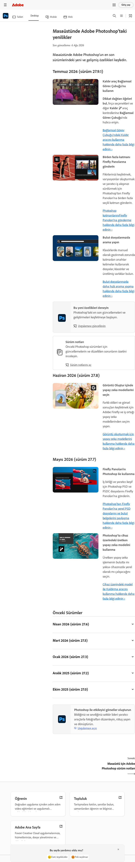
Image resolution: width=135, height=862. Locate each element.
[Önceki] (73, 769)
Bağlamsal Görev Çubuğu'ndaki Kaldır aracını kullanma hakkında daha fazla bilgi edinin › (118, 139)
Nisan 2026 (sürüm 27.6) (71, 624)
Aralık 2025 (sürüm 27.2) (71, 673)
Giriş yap (125, 4)
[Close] (118, 849)
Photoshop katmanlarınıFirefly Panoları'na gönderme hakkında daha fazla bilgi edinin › (118, 220)
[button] (114, 5)
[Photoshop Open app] (130, 16)
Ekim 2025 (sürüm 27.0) (70, 689)
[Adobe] (18, 5)
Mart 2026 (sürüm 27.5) (70, 640)
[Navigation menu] (5, 5)
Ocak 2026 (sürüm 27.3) (70, 657)
